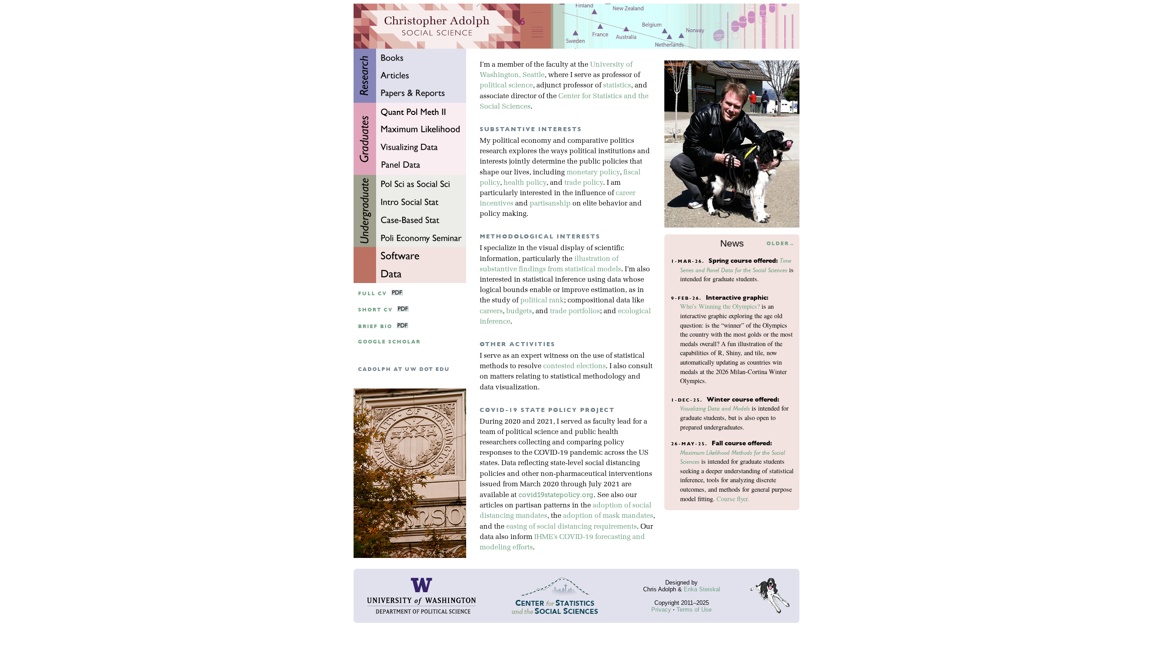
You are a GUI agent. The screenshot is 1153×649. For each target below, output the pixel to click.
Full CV (372, 294)
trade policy (583, 183)
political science (506, 85)
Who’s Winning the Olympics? (720, 306)
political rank (542, 300)
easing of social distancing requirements (571, 526)
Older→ (781, 244)
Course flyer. (733, 498)
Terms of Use (694, 609)
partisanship (550, 203)
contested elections (574, 366)
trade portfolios (575, 311)
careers (491, 311)
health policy (525, 183)
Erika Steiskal (702, 589)
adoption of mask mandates (608, 516)
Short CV (375, 310)
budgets (519, 311)
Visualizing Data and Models (715, 408)
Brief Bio (375, 326)
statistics (617, 85)
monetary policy (593, 172)
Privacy (661, 609)
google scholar (389, 342)
